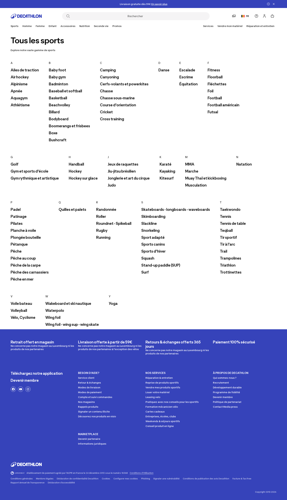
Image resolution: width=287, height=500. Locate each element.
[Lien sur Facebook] (13, 389)
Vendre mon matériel (229, 26)
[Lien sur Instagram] (28, 389)
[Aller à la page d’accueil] (26, 16)
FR (247, 16)
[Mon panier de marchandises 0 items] (272, 16)
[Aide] (256, 16)
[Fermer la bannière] (273, 4)
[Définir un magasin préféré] (234, 16)
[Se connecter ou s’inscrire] (264, 16)
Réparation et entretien (260, 26)
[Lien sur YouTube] (20, 389)
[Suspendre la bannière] (268, 4)
